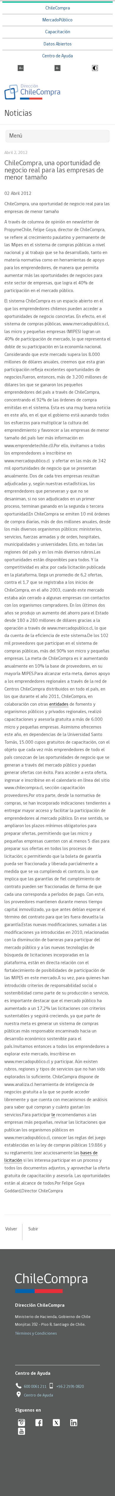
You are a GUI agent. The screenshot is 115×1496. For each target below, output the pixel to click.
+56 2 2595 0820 (70, 1387)
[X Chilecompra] (56, 1423)
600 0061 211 (35, 1387)
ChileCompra (57, 8)
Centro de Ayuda (57, 56)
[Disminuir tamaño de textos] (57, 68)
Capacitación (57, 32)
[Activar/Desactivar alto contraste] (94, 68)
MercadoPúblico (57, 20)
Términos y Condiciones (36, 1334)
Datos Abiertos (58, 44)
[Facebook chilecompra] (39, 1423)
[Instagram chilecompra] (21, 1423)
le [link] (53, 1115)
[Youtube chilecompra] (21, 1431)
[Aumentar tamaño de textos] (20, 68)
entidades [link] (58, 704)
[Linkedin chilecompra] (74, 1423)
